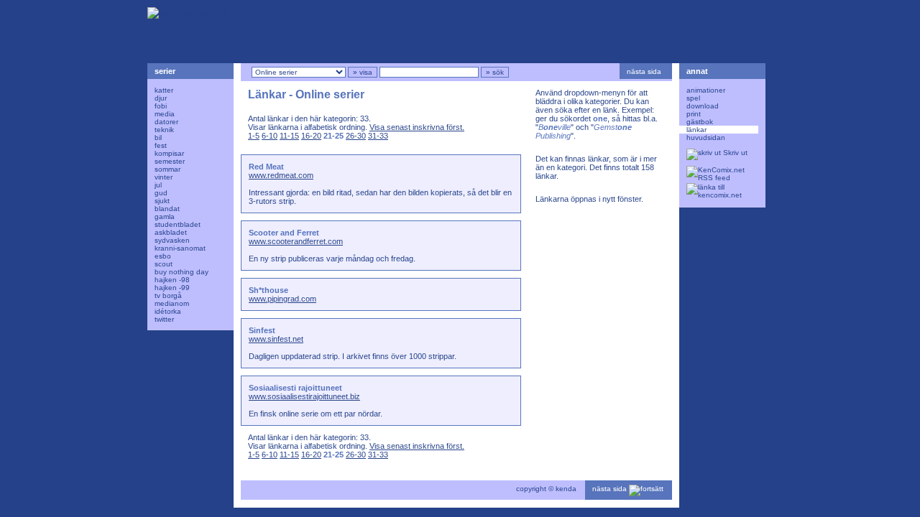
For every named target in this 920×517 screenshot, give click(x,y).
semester (170, 161)
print (693, 114)
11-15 (289, 135)
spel (693, 98)
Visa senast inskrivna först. (416, 127)
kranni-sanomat (180, 248)
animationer (705, 90)
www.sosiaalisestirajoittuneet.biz (304, 396)
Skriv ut (734, 153)
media (165, 114)
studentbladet (178, 224)
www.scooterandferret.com (296, 241)
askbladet (171, 232)
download (702, 106)
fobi (161, 106)
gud (161, 193)
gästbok (699, 122)
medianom (172, 303)
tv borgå (168, 295)
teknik (164, 130)
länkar (696, 130)
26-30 (356, 135)
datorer (166, 122)
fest (161, 145)
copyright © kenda (546, 489)
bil (158, 137)
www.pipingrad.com (282, 298)
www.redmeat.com (281, 175)
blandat (167, 209)
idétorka (168, 311)
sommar (167, 169)
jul (158, 185)
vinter (163, 177)
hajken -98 (172, 280)
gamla (165, 216)
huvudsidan (705, 137)
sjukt (162, 201)
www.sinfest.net (276, 339)
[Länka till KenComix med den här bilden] (718, 191)
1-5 (253, 135)
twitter (164, 319)
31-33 (378, 135)
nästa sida (645, 71)
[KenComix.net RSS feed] (718, 174)
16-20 (311, 135)
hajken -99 (172, 288)
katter (164, 90)
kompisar (169, 153)
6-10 (269, 135)
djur (161, 98)
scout (163, 264)
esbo (163, 256)
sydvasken (172, 240)
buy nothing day (181, 272)
